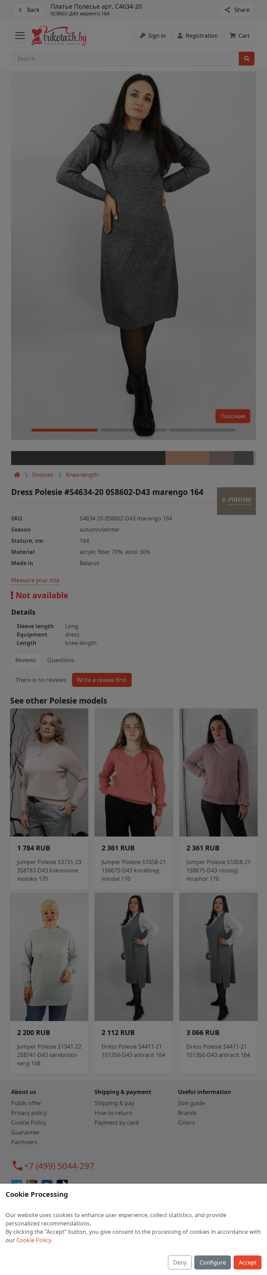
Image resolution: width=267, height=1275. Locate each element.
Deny (180, 1262)
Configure (213, 1262)
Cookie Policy (33, 1240)
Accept (248, 1262)
